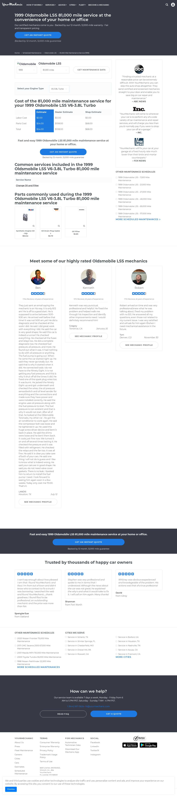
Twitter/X (94, 750)
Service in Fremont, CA (129, 654)
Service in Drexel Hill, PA (79, 650)
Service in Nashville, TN (129, 645)
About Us (19, 742)
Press (17, 746)
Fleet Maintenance (24, 750)
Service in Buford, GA (128, 637)
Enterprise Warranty (49, 746)
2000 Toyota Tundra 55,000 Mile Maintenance (39, 657)
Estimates (19, 767)
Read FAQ (63, 714)
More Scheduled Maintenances (137, 219)
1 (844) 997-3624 (75, 706)
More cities (123, 657)
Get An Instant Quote (63, 152)
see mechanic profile (38, 502)
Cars (17, 763)
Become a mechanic (98, 5)
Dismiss (11, 789)
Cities (17, 758)
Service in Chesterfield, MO (81, 645)
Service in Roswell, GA (78, 654)
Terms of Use (46, 761)
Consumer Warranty (50, 742)
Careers (18, 754)
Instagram (95, 754)
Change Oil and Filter (27, 185)
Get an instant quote (38, 35)
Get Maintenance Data (91, 70)
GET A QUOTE (113, 714)
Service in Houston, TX (129, 641)
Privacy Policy (46, 750)
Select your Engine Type (30, 88)
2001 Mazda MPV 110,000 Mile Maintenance (38, 653)
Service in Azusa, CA (128, 650)
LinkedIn (94, 746)
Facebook (95, 742)
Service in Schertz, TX (78, 637)
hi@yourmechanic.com (98, 706)
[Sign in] (173, 5)
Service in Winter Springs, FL (81, 641)
